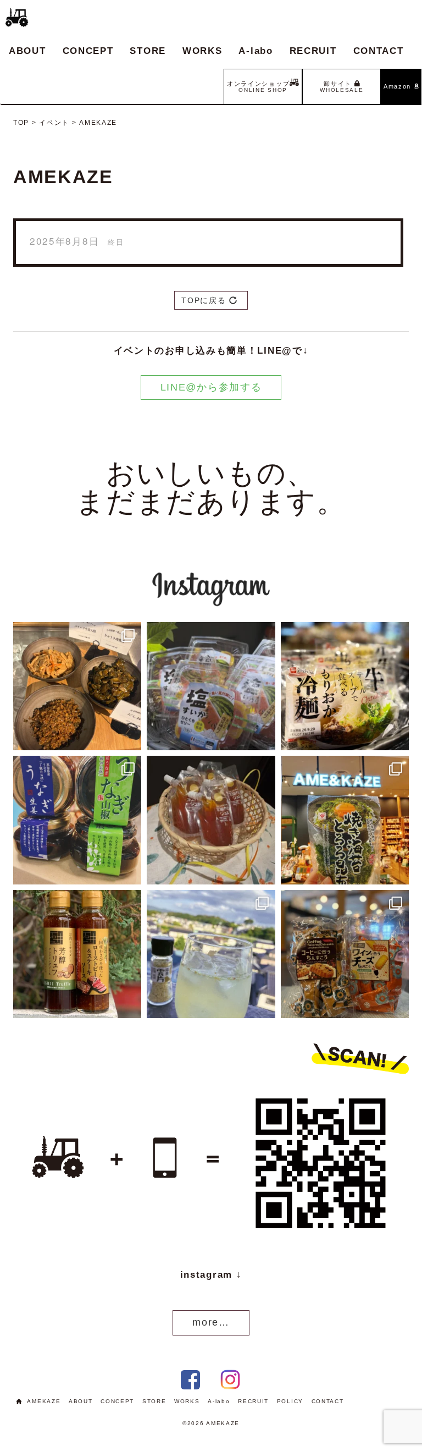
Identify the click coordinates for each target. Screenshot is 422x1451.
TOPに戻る (205, 300)
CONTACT (378, 51)
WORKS (202, 51)
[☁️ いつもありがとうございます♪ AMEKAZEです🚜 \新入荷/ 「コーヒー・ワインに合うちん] (345, 954)
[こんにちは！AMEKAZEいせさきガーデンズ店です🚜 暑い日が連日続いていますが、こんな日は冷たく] (211, 686)
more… (211, 1322)
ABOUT (27, 51)
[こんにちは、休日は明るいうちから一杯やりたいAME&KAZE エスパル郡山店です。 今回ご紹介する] (211, 954)
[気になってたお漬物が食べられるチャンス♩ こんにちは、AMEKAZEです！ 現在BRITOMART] (77, 686)
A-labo (255, 51)
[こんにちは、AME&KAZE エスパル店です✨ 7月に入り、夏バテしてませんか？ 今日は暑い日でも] (77, 820)
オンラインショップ (258, 86)
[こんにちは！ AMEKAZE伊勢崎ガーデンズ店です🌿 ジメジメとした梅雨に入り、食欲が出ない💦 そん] (345, 686)
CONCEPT (88, 51)
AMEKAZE (43, 1401)
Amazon (399, 86)
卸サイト (341, 86)
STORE (148, 51)
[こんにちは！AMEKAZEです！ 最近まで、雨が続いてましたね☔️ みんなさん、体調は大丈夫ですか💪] (211, 820)
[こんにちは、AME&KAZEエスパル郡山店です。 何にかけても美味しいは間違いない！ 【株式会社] (345, 820)
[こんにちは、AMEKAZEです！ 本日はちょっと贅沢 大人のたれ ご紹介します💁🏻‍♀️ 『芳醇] (77, 954)
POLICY (290, 1401)
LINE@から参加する (211, 387)
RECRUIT (313, 51)
